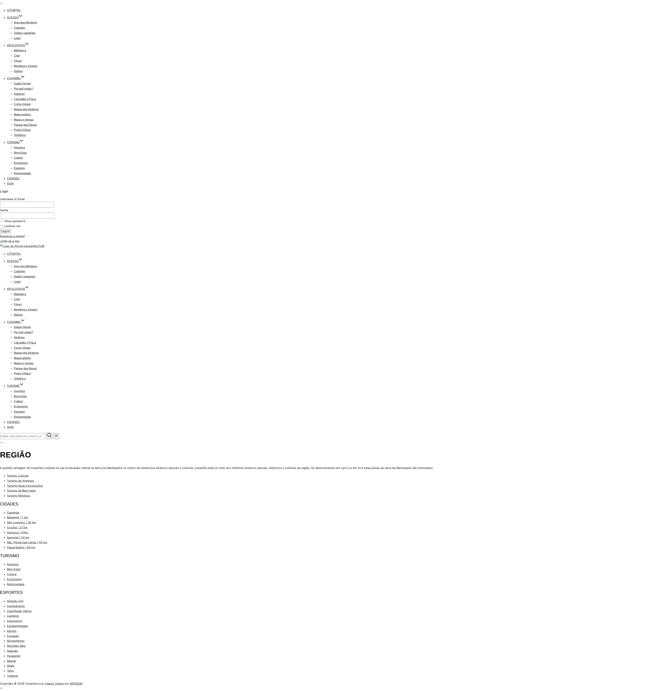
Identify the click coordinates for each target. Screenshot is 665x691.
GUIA (10, 183)
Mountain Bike (16, 646)
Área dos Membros (25, 22)
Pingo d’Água (22, 129)
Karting (11, 631)
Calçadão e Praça (25, 99)
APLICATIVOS (16, 45)
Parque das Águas (25, 124)
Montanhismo (16, 641)
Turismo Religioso (18, 495)
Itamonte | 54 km (18, 537)
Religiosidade (22, 173)
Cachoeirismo (16, 606)
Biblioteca (20, 50)
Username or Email (12, 199)
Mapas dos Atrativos (26, 109)
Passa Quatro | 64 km (21, 547)
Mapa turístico (22, 114)
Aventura (19, 147)
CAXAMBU (14, 78)
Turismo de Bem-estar (21, 490)
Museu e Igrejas (23, 119)
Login (17, 38)
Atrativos (19, 93)
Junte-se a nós (9, 241)
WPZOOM (76, 683)
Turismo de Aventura (20, 480)
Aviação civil (15, 601)
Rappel (11, 661)
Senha (4, 210)
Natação (12, 651)
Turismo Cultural (17, 475)
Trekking (12, 675)
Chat (17, 55)
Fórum (18, 60)
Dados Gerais (22, 83)
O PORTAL (14, 10)
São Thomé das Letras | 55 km (27, 542)
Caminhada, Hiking (19, 611)
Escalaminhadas (17, 626)
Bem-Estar (20, 152)
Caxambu (13, 512)
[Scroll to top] (1, 688)
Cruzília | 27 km (17, 527)
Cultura (18, 157)
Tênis (10, 670)
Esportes (19, 168)
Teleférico (20, 135)
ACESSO (13, 17)
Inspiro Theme (54, 683)
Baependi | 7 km (17, 517)
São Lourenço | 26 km (21, 522)
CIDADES (13, 178)
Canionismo (14, 621)
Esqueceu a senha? (12, 236)
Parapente (13, 656)
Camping (13, 616)
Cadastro (19, 27)
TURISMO (13, 142)
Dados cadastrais (24, 33)
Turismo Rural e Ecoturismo (25, 485)
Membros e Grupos (25, 66)
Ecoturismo (21, 162)
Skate (10, 665)
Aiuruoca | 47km (17, 532)
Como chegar (22, 104)
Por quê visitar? (23, 88)
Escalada (13, 636)
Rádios (18, 71)
